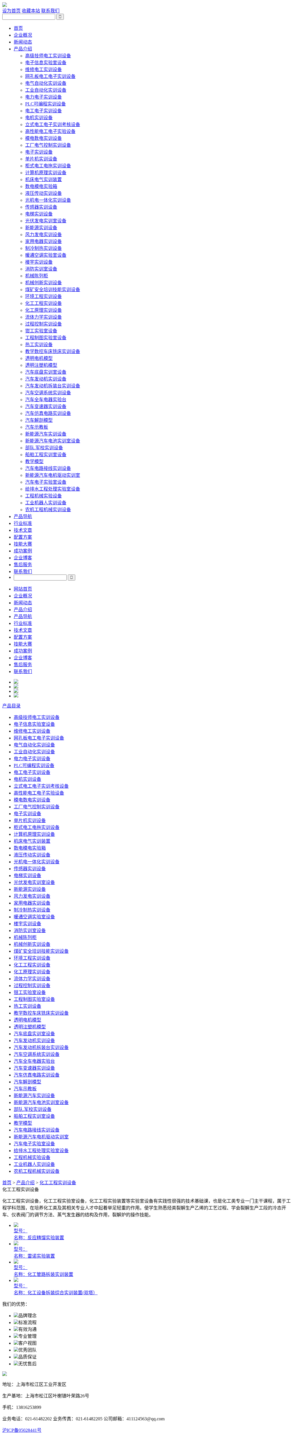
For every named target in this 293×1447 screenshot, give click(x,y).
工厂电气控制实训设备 (48, 145)
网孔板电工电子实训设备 (50, 76)
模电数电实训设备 (43, 138)
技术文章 (23, 530)
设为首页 (11, 10)
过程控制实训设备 (43, 323)
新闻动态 (23, 42)
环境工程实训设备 (43, 296)
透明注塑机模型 (41, 365)
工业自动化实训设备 (45, 90)
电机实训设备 (39, 117)
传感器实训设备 (41, 207)
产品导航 (23, 516)
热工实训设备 (39, 344)
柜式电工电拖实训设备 (48, 165)
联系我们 (50, 10)
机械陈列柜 (36, 275)
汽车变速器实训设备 (45, 406)
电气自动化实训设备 (45, 83)
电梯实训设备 (39, 213)
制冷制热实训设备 (43, 248)
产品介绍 (23, 48)
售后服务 (23, 564)
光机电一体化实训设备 (48, 200)
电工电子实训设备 (43, 110)
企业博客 (23, 557)
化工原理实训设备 (43, 310)
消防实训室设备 (41, 268)
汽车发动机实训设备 (45, 379)
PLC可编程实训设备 (45, 103)
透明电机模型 (39, 358)
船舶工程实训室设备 (45, 454)
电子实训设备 (39, 152)
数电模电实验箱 (41, 186)
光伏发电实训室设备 (45, 220)
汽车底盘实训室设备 (45, 372)
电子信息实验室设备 (45, 62)
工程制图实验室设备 (45, 337)
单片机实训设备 (41, 158)
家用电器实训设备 (43, 241)
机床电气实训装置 (43, 179)
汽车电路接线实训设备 (48, 468)
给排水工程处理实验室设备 (52, 489)
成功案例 (23, 550)
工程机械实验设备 (43, 495)
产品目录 (11, 705)
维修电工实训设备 (43, 69)
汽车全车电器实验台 (45, 399)
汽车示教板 (36, 427)
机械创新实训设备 (43, 282)
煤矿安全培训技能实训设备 (52, 289)
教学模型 (34, 461)
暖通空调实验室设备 (45, 255)
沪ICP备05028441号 (21, 1430)
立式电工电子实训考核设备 (52, 124)
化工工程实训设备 (43, 303)
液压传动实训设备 (43, 193)
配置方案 (23, 537)
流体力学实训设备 (43, 317)
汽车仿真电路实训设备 (48, 413)
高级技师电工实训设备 (48, 55)
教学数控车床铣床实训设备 (52, 351)
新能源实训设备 (41, 227)
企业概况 (23, 35)
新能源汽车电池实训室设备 (52, 440)
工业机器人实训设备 (45, 502)
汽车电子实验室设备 (45, 482)
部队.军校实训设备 (44, 447)
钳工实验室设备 (41, 330)
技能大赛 (23, 544)
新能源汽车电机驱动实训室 (52, 475)
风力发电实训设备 (43, 234)
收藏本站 (31, 10)
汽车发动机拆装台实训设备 (52, 385)
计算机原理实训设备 (45, 172)
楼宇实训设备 (39, 262)
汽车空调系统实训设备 (48, 392)
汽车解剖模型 (39, 420)
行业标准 (23, 523)
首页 (18, 28)
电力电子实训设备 (43, 97)
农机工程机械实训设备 (48, 509)
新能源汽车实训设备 (45, 434)
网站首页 (23, 589)
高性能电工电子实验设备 (50, 131)
